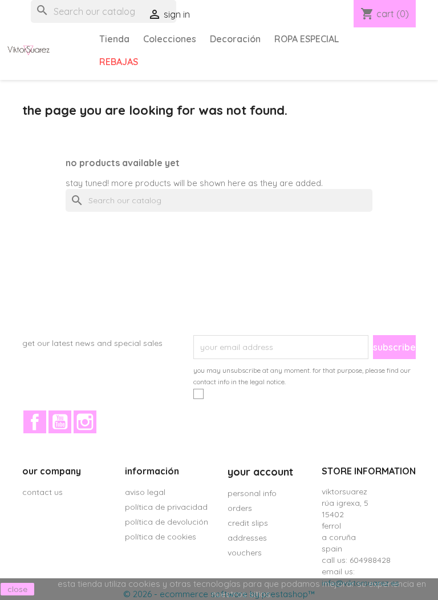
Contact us (42, 492)
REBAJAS (118, 61)
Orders (240, 508)
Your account (260, 471)
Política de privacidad (166, 507)
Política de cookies (160, 536)
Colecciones (169, 39)
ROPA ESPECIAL (306, 39)
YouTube (59, 421)
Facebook (34, 421)
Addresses (247, 538)
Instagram (85, 421)
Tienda (114, 39)
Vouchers (245, 552)
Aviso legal (145, 492)
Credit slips (248, 523)
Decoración (235, 39)
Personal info (252, 493)
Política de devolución (166, 522)
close (17, 589)
